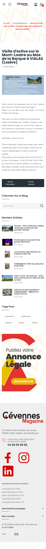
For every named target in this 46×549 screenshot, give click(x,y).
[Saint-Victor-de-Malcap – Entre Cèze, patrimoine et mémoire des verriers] (7, 278)
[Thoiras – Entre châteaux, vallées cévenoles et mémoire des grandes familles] (7, 228)
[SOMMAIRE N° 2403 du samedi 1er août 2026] (7, 266)
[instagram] (24, 458)
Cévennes (9, 316)
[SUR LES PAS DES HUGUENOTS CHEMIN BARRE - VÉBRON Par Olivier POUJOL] (7, 292)
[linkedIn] (8, 471)
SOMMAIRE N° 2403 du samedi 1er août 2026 (29, 265)
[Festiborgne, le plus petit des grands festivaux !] (7, 242)
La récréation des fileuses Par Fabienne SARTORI (27, 253)
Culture (8, 322)
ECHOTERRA (7, 527)
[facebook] (8, 458)
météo (35, 322)
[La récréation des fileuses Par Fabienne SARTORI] (7, 254)
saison (21, 322)
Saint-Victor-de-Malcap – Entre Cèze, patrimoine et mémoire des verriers (29, 278)
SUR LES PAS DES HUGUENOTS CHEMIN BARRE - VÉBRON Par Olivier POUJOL (26, 292)
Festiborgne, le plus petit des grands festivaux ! (27, 241)
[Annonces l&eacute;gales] (23, 362)
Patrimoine (26, 316)
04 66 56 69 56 (17, 445)
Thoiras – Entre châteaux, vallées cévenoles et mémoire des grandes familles (29, 228)
